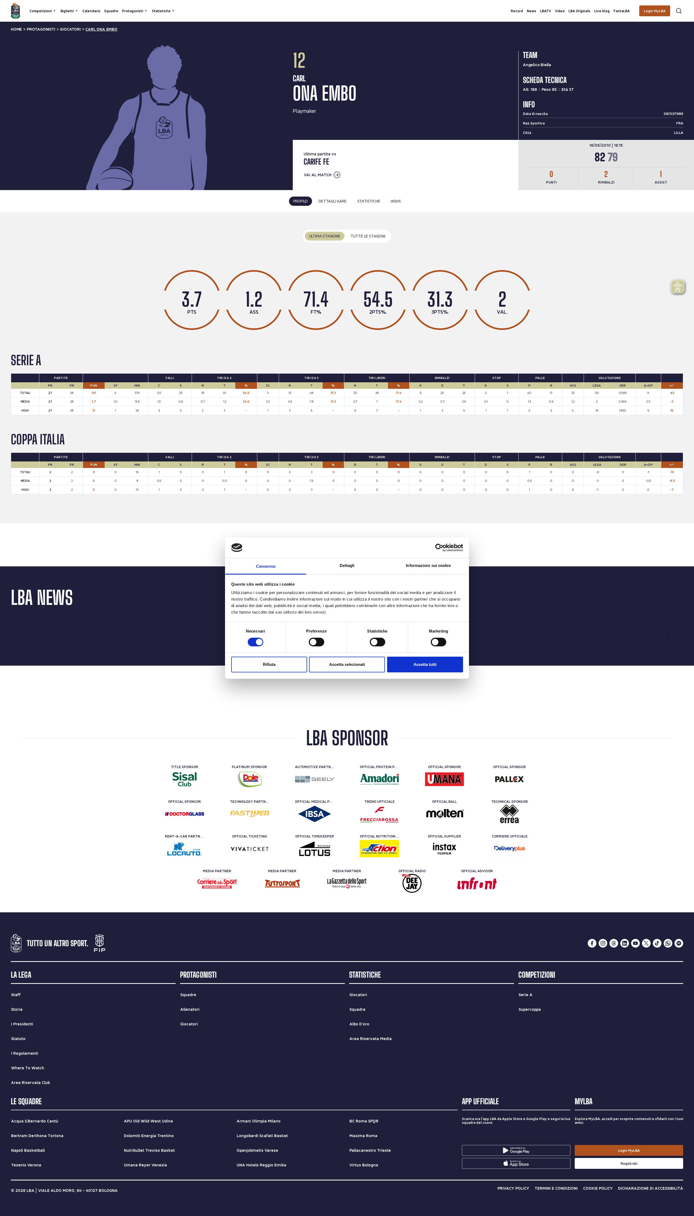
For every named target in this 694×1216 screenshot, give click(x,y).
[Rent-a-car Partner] (184, 848)
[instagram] (603, 943)
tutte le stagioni (368, 236)
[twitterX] (646, 943)
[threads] (613, 943)
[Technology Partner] (249, 813)
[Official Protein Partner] (379, 779)
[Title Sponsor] (184, 779)
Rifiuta (269, 664)
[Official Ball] (444, 813)
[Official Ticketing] (249, 848)
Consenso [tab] (265, 566)
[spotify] (678, 943)
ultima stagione (324, 236)
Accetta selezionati (347, 664)
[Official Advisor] (477, 883)
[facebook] (592, 943)
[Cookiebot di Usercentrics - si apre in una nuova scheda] (439, 548)
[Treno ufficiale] (379, 813)
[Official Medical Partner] (314, 813)
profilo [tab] (300, 201)
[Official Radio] (412, 883)
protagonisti (41, 29)
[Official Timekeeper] (314, 848)
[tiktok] (657, 943)
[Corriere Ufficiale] (509, 848)
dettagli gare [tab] (332, 201)
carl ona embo (101, 29)
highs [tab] (396, 201)
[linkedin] (624, 943)
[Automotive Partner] (314, 779)
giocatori (70, 29)
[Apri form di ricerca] (678, 11)
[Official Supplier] (444, 848)
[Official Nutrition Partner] (379, 848)
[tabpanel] (347, 367)
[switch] (316, 642)
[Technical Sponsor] (509, 813)
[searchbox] (347, 7)
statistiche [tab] (368, 201)
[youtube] (635, 943)
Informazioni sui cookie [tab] (428, 565)
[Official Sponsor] (444, 779)
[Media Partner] (217, 883)
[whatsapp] (668, 943)
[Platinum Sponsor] (249, 779)
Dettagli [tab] (347, 565)
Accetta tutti (424, 664)
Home (16, 29)
